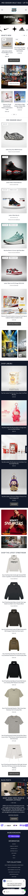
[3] (15, 23)
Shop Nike (14, 876)
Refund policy (14, 848)
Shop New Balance (14, 874)
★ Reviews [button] (26, 449)
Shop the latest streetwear (13, 552)
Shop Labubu (6, 363)
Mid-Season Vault (14, 120)
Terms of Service (14, 846)
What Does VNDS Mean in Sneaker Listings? (13, 798)
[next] (26, 35)
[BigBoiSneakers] (14, 10)
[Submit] (20, 889)
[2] (14, 23)
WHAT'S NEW (6, 35)
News (14, 855)
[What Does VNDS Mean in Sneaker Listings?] (13, 789)
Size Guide (14, 853)
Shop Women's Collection (14, 869)
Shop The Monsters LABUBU (14, 867)
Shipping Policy (14, 850)
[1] (12, 23)
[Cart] (26, 10)
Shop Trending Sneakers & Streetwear (14, 865)
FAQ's (14, 857)
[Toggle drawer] (2, 9)
